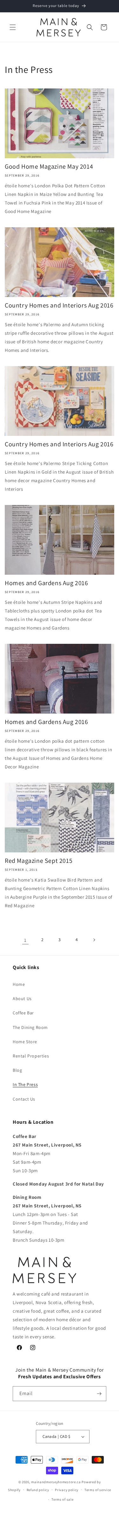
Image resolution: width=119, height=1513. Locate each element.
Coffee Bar (23, 1013)
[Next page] (94, 940)
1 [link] (25, 940)
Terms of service (97, 1490)
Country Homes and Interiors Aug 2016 (59, 305)
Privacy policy (66, 1490)
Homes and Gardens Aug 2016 (46, 583)
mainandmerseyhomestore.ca (56, 1482)
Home (19, 984)
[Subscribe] (99, 1393)
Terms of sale (62, 1499)
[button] (13, 27)
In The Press (25, 1084)
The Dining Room (30, 1027)
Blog (17, 1070)
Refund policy (38, 1490)
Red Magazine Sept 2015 (38, 861)
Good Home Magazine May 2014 (49, 166)
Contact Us (24, 1099)
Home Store (25, 1041)
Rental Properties (31, 1056)
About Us (22, 998)
